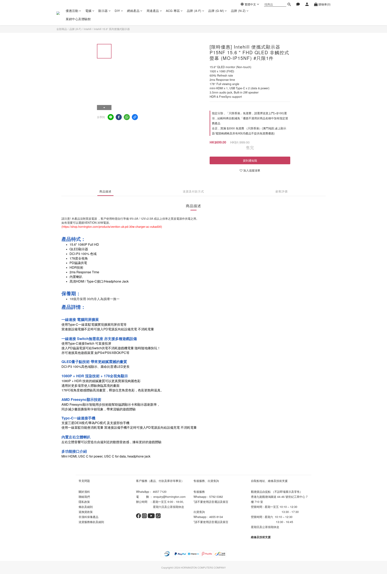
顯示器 (103, 10)
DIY (117, 10)
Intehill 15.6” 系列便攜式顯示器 (112, 29)
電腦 (88, 10)
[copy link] (135, 117)
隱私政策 (84, 502)
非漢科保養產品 (88, 517)
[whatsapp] (127, 117)
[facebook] (119, 117)
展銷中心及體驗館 (78, 19)
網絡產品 (133, 10)
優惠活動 (72, 10)
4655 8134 (216, 517)
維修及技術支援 (261, 537)
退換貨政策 (86, 512)
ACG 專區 (173, 10)
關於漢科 (84, 492)
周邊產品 (153, 10)
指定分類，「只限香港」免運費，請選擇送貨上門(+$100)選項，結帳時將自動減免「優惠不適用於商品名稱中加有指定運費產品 (250, 118)
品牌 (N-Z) (238, 10)
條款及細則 (86, 507)
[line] (111, 117)
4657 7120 (159, 492)
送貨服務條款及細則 (91, 522)
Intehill (87, 29)
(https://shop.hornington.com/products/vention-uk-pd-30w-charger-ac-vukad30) (111, 227)
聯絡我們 (84, 497)
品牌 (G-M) (216, 10)
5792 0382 (216, 497)
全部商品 (61, 29)
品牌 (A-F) (194, 10)
